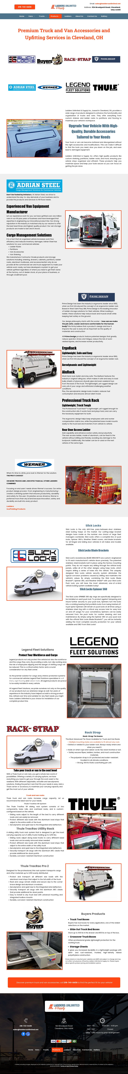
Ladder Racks (15, 246)
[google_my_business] (28, 1034)
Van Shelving (15, 254)
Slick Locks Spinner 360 (93, 589)
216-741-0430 (70, 982)
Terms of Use (64, 1066)
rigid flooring (20, 681)
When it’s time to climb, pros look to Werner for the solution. (32, 473)
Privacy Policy (73, 1066)
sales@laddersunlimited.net (108, 3)
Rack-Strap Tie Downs (93, 736)
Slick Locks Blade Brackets (93, 550)
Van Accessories (17, 252)
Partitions (14, 249)
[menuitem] (22, 16)
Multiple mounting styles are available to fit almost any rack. (94, 742)
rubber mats (34, 681)
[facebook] (23, 1034)
